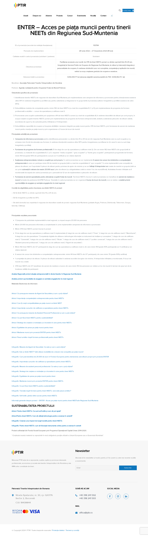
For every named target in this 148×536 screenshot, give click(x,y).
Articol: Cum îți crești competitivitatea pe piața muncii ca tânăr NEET (37, 303)
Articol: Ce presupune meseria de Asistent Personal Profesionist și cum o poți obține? (43, 313)
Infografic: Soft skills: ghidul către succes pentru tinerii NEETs (34, 396)
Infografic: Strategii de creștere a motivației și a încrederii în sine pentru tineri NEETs (43, 371)
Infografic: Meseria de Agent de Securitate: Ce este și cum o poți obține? (39, 347)
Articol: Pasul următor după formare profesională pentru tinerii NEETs (37, 337)
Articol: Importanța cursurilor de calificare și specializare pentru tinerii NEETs (40, 308)
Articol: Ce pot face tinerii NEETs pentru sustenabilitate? (32, 318)
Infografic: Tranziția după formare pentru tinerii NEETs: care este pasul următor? (41, 391)
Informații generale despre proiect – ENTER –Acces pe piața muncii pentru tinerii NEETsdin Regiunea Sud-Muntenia (55, 400)
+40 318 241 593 (87, 498)
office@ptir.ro (85, 512)
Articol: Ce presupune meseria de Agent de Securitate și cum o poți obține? (40, 293)
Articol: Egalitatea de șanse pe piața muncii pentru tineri (32, 327)
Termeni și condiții (72, 530)
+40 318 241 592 (87, 495)
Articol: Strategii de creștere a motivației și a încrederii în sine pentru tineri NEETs (42, 323)
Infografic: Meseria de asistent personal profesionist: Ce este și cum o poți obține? (42, 366)
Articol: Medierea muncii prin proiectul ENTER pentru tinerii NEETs (36, 332)
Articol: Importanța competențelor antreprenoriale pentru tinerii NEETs (38, 298)
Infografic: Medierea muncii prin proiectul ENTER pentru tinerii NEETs (37, 381)
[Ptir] (20, 5)
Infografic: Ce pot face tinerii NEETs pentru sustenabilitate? (33, 386)
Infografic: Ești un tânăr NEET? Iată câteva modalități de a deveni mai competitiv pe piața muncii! (47, 352)
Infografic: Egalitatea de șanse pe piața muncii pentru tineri (33, 376)
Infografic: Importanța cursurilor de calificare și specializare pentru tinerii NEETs (41, 362)
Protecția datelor (58, 530)
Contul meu (126, 10)
